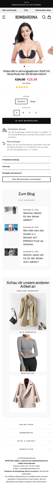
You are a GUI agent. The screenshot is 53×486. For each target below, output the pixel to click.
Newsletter (26, 449)
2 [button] (27, 66)
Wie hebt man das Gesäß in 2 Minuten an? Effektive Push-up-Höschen (33, 237)
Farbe (26, 96)
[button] (22, 87)
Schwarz (21, 101)
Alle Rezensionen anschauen (26, 179)
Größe (26, 107)
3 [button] (29, 66)
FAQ (26, 10)
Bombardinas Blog (43, 10)
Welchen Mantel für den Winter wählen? (32, 216)
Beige (32, 101)
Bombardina (26, 433)
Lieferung (6, 166)
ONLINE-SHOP (26, 424)
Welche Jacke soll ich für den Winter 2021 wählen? (33, 258)
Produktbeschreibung (10, 160)
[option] (26, 3)
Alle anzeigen (26, 200)
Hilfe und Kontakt (9, 10)
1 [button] (24, 66)
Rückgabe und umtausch (12, 173)
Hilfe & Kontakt (26, 441)
